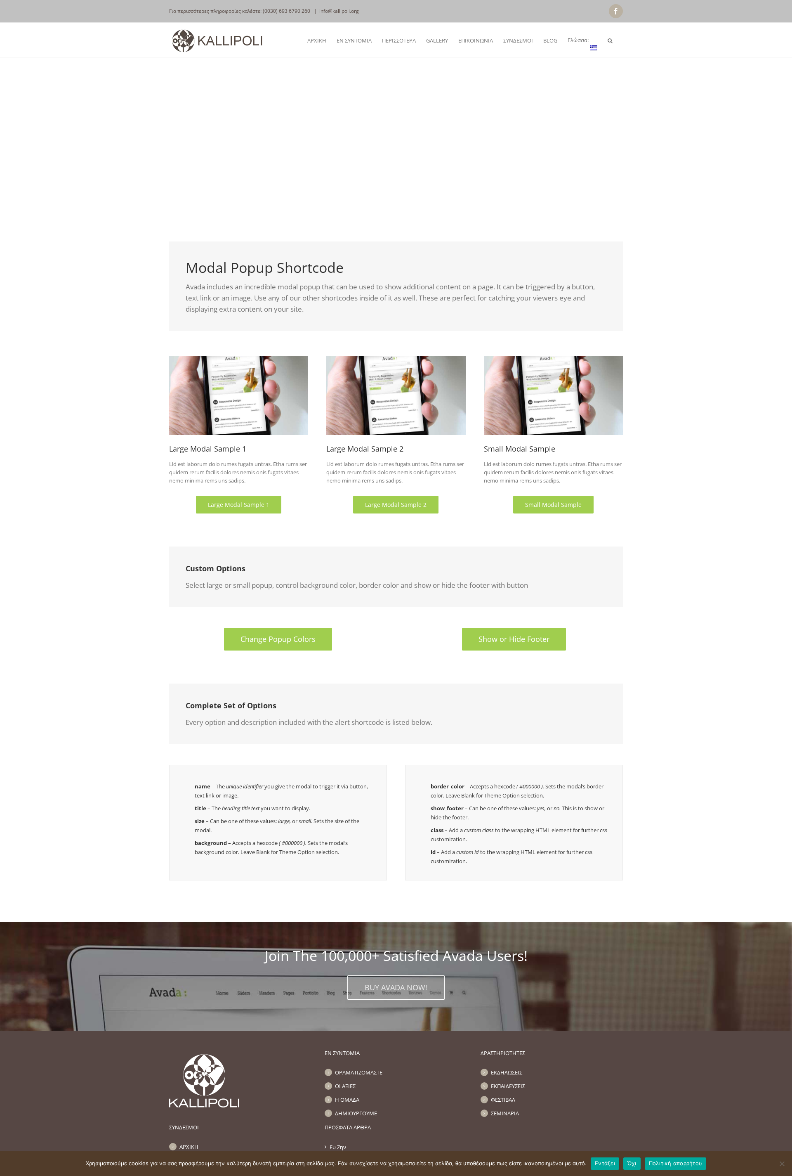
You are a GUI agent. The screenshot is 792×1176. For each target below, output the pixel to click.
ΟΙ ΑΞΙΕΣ (345, 1086)
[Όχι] (782, 1163)
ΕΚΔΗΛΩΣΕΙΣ (506, 1072)
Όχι (631, 1163)
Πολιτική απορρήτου (675, 1163)
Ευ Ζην (338, 1147)
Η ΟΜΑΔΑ (347, 1099)
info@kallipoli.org (339, 10)
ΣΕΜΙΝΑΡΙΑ (505, 1113)
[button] (610, 40)
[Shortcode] (396, 103)
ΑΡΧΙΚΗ (188, 1146)
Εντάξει (605, 1163)
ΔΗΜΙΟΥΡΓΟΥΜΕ (356, 1113)
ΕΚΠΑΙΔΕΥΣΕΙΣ (508, 1086)
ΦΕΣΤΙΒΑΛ (503, 1099)
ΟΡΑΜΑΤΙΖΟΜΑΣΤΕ (358, 1072)
